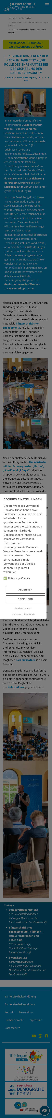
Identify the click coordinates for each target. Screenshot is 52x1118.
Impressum (16, 614)
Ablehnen (25, 589)
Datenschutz (29, 614)
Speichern (25, 599)
